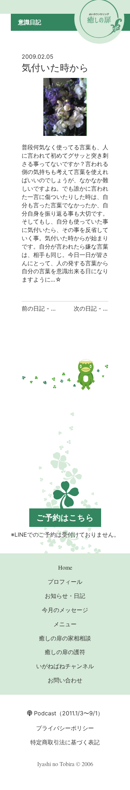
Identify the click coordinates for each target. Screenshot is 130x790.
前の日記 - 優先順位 (48, 308)
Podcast (44, 713)
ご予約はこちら (65, 517)
